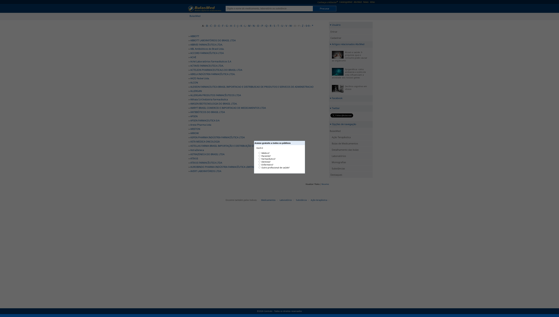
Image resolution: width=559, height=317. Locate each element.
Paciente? (266, 156)
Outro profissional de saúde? (275, 167)
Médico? (265, 153)
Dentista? (265, 161)
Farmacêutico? (268, 158)
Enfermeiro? (267, 164)
